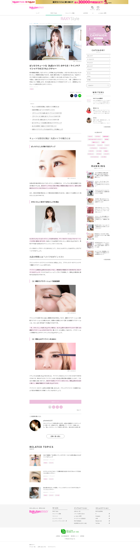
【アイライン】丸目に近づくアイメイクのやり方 (46, 116)
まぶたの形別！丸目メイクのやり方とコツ (44, 126)
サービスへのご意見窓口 (80, 518)
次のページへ (55, 402)
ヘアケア (89, 69)
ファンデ (106, 154)
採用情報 (82, 536)
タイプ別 (104, 157)
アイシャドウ (91, 145)
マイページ (55, 516)
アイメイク (36, 86)
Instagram (98, 516)
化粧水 (106, 151)
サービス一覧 (32, 546)
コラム (88, 76)
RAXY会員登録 (99, 511)
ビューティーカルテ (57, 518)
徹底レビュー (95, 142)
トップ (37, 13)
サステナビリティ (52, 546)
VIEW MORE (107, 127)
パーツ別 (57, 495)
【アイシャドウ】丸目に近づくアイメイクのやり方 (47, 113)
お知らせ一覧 (77, 511)
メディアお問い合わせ (79, 513)
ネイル (88, 73)
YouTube (98, 523)
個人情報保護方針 (65, 536)
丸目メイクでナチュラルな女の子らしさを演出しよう (47, 129)
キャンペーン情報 (70, 13)
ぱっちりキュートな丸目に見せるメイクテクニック (47, 123)
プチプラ (91, 151)
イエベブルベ (103, 148)
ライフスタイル (94, 157)
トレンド (51, 462)
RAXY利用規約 (77, 521)
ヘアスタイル (93, 148)
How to (31, 89)
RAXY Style (54, 13)
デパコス (99, 154)
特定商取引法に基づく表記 (80, 523)
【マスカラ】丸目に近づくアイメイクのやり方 (45, 120)
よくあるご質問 (102, 13)
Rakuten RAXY (36, 7)
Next (78, 410)
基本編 (106, 139)
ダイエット (90, 154)
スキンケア (90, 56)
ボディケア (90, 66)
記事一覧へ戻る (55, 436)
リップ (106, 145)
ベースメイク (90, 59)
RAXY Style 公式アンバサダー (95, 139)
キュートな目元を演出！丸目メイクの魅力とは (45, 107)
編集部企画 (105, 136)
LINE (97, 518)
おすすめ (98, 136)
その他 (88, 80)
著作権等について (75, 536)
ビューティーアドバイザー (58, 521)
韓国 (103, 142)
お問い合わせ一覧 (42, 546)
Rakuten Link (99, 521)
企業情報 (58, 536)
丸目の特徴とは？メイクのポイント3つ (43, 110)
